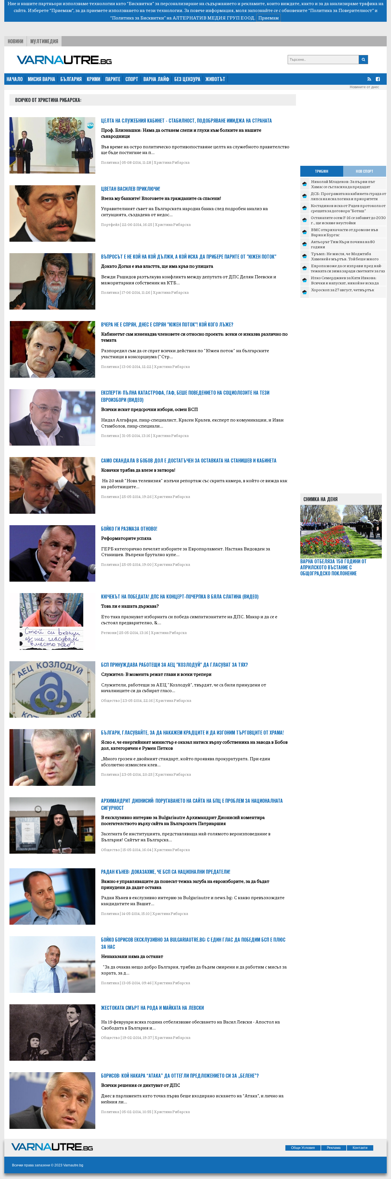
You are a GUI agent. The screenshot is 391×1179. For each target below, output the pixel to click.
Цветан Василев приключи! (130, 188)
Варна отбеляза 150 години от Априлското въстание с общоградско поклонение (333, 567)
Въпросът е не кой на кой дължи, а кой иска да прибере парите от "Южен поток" (188, 256)
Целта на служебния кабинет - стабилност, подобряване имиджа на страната (186, 120)
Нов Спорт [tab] (364, 171)
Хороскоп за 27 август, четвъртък (342, 289)
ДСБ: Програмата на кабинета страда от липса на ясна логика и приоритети (348, 195)
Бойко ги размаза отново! (129, 528)
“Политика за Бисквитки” (138, 17)
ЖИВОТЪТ (215, 79)
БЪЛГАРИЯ (71, 79)
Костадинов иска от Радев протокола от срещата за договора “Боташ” (348, 207)
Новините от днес (364, 87)
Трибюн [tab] (321, 171)
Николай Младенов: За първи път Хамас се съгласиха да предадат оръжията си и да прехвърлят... (343, 186)
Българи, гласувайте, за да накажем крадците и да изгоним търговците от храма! (192, 732)
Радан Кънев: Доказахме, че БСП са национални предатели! (165, 871)
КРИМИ (93, 79)
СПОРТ (131, 79)
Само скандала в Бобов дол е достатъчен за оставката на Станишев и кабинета (189, 460)
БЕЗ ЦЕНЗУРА (187, 79)
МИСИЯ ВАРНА (41, 79)
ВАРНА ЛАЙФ (156, 79)
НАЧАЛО (15, 79)
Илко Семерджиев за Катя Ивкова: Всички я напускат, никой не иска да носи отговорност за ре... (345, 282)
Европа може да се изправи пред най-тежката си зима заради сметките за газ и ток (348, 270)
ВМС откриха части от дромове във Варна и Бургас (344, 232)
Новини (15, 41)
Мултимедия (44, 41)
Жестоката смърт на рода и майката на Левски (152, 1007)
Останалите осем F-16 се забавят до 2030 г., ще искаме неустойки (348, 219)
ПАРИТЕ (112, 79)
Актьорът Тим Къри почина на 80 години (343, 244)
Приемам (268, 17)
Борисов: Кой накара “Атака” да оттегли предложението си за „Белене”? (180, 1075)
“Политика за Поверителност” (341, 10)
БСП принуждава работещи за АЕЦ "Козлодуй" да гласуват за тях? (174, 664)
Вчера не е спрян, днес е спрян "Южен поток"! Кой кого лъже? (167, 324)
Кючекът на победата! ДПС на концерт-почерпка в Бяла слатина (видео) (179, 596)
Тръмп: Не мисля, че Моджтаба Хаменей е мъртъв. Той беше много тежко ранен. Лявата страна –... (345, 258)
